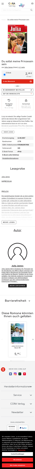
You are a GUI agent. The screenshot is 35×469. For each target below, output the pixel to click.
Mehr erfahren (17, 285)
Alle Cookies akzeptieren (17, 465)
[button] (17, 94)
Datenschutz (21, 450)
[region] (17, 450)
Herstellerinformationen (10, 158)
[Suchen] (31, 10)
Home (4, 20)
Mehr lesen (9, 222)
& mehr (22, 67)
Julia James (8, 67)
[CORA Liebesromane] (12, 4)
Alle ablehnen (17, 459)
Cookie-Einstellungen (17, 454)
